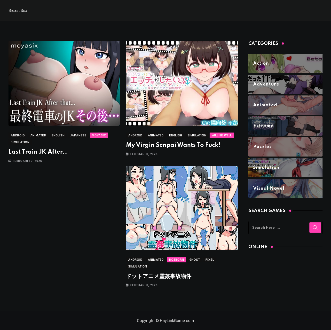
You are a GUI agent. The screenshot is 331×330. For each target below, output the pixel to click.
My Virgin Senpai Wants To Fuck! (173, 145)
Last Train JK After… (38, 152)
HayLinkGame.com (177, 320)
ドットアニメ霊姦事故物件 (158, 276)
